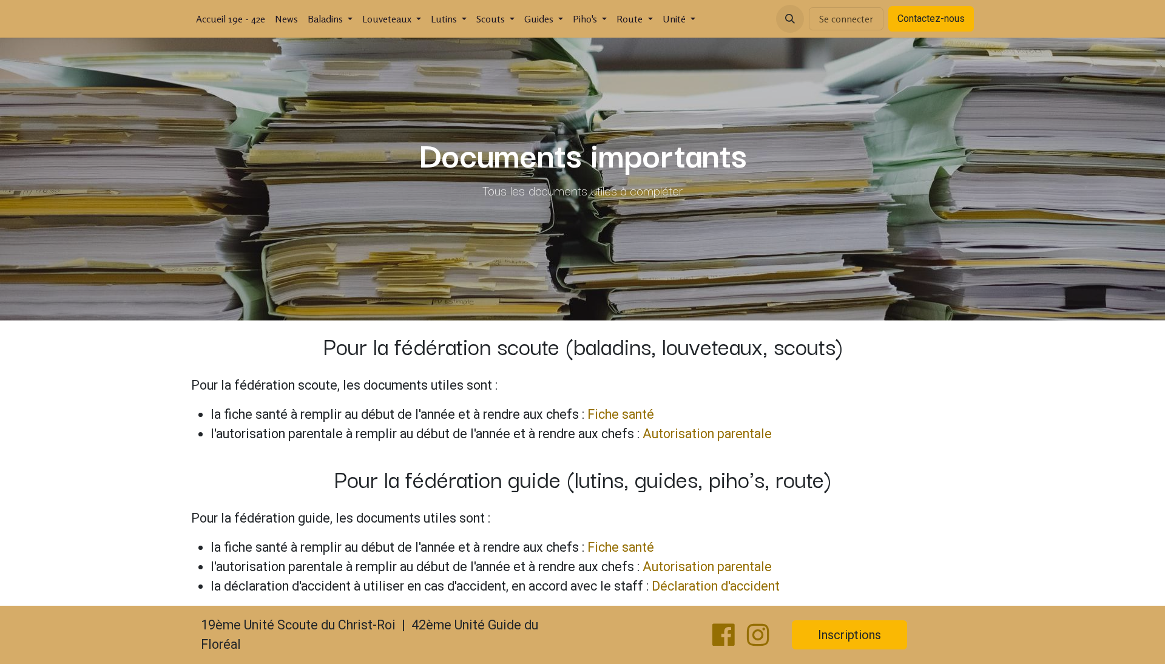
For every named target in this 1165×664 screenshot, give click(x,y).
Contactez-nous (931, 18)
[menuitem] (230, 19)
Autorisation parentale (707, 433)
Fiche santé (620, 414)
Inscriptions (849, 635)
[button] (790, 19)
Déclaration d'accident (716, 586)
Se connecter (846, 19)
